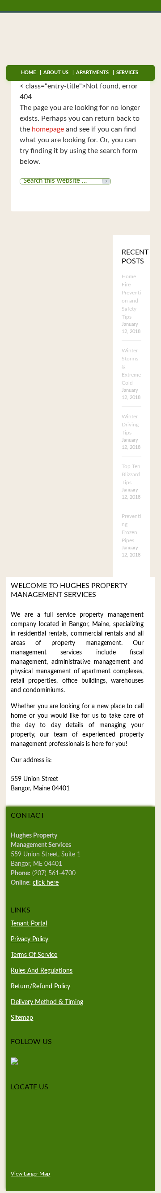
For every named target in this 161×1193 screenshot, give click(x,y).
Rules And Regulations (41, 971)
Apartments (92, 72)
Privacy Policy (29, 939)
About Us (55, 72)
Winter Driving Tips (130, 424)
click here (46, 883)
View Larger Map (30, 1173)
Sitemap (22, 1018)
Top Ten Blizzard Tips (131, 474)
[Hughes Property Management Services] (14, 1063)
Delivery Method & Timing (47, 1002)
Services (125, 72)
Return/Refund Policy (40, 986)
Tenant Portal (29, 924)
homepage (48, 129)
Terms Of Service (34, 955)
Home (28, 72)
